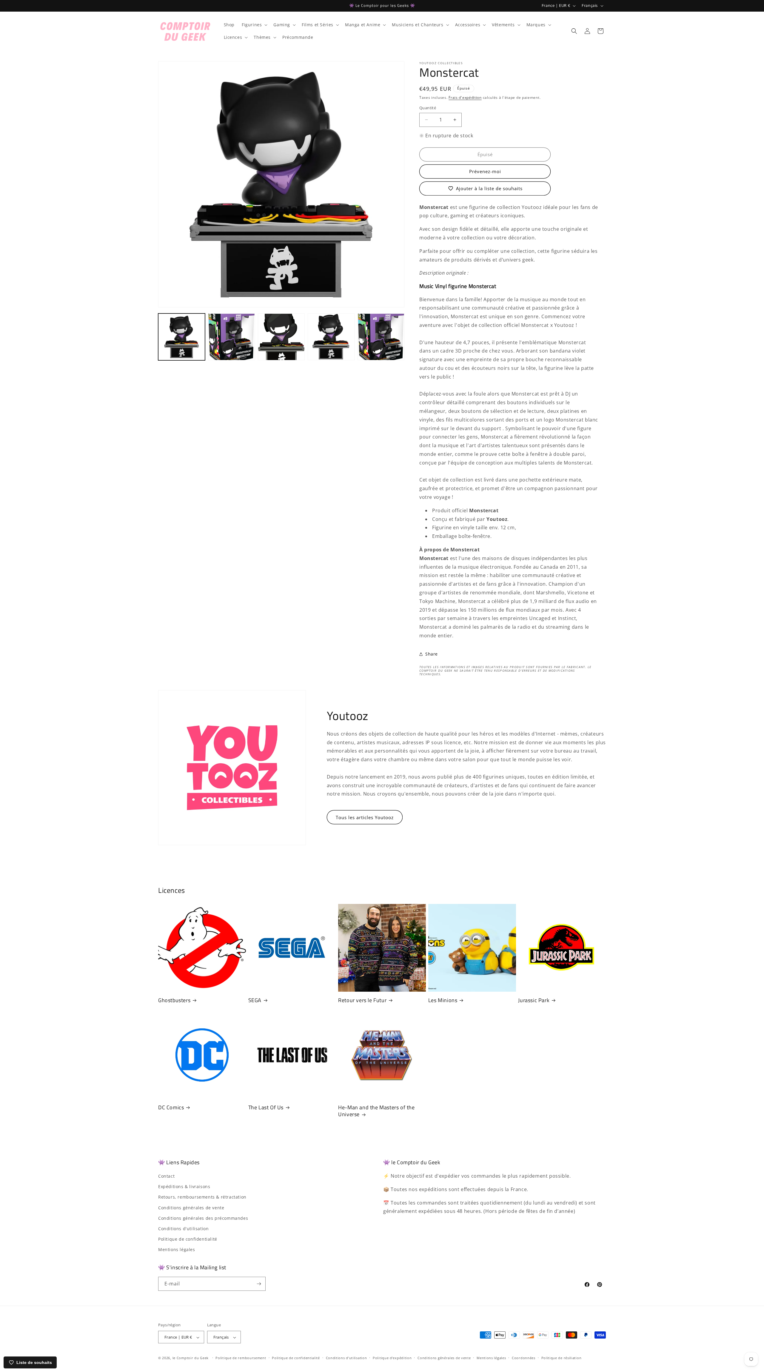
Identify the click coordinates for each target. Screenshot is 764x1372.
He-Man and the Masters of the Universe (376, 1111)
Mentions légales (176, 1250)
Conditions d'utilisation (183, 1228)
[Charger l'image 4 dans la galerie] (331, 336)
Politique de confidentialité (187, 1239)
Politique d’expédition (392, 1358)
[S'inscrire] (258, 1284)
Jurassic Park (533, 1000)
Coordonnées (523, 1358)
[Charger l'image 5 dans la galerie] (381, 336)
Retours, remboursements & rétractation (202, 1197)
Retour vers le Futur (362, 1000)
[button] (254, 25)
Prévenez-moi (485, 171)
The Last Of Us (266, 1107)
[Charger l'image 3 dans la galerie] (281, 336)
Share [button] (431, 654)
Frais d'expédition (465, 97)
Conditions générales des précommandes (203, 1218)
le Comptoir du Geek (190, 1358)
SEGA (254, 1000)
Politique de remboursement (240, 1358)
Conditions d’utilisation (346, 1358)
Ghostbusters (174, 1000)
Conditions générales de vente (191, 1208)
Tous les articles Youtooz (365, 817)
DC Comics (171, 1107)
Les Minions (443, 1000)
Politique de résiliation (561, 1358)
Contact (166, 1176)
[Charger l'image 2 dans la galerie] (231, 336)
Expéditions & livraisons (184, 1186)
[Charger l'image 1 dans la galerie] (181, 336)
